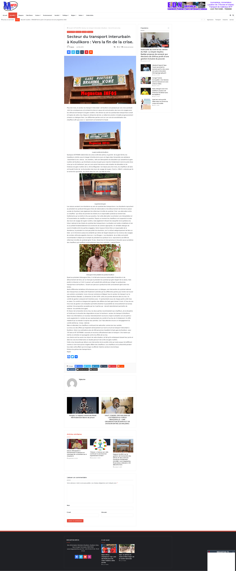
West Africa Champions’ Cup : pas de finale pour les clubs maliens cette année (108, 558)
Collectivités (89, 15)
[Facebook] (69, 52)
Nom (68, 505)
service (232, 19)
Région (73, 15)
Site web (104, 512)
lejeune (72, 47)
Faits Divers (29, 15)
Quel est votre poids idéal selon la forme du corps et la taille (160, 101)
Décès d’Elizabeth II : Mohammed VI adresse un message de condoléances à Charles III (77, 453)
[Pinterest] (86, 52)
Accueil (5, 15)
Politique (65, 15)
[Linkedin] (77, 52)
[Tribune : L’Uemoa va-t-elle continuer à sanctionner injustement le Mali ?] (100, 444)
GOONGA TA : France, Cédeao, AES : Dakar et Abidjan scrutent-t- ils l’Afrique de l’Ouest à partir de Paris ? (51, 19)
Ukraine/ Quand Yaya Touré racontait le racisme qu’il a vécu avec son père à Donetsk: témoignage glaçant (160, 69)
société (84, 32)
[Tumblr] (82, 52)
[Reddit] (91, 52)
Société (57, 15)
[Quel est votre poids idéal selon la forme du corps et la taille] (146, 104)
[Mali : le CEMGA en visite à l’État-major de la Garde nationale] (127, 548)
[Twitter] (73, 52)
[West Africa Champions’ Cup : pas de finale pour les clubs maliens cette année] (109, 548)
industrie (225, 19)
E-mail (69, 512)
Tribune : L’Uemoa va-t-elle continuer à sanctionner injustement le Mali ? (99, 453)
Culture (37, 15)
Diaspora (20, 15)
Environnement (47, 15)
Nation (81, 15)
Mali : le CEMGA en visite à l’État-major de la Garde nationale (126, 556)
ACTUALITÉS (77, 28)
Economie (78, 32)
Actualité (12, 15)
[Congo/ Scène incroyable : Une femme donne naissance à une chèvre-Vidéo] (146, 80)
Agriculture (210, 19)
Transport (218, 19)
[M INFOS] (11, 6)
